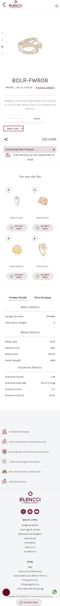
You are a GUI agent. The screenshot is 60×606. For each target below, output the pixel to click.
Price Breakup (42, 297)
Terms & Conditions (30, 571)
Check (37, 118)
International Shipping (30, 588)
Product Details (45, 87)
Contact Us (30, 551)
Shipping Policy (30, 584)
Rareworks (48, 596)
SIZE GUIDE (49, 139)
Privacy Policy (30, 579)
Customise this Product (19, 149)
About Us (30, 546)
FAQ (30, 566)
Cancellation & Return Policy (30, 575)
